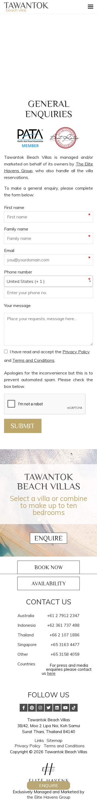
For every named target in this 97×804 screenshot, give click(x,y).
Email (9, 250)
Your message (17, 305)
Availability (49, 583)
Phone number (18, 272)
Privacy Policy (76, 351)
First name (14, 207)
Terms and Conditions (33, 360)
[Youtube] (65, 708)
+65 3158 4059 (65, 654)
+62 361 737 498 (63, 625)
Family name (16, 229)
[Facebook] (23, 708)
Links (39, 740)
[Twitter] (49, 708)
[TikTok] (74, 708)
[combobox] (48, 281)
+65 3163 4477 (65, 644)
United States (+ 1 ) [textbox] (25, 281)
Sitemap (55, 740)
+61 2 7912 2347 (63, 615)
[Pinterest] (32, 708)
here (51, 673)
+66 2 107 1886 (64, 634)
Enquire (48, 538)
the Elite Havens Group (48, 797)
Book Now (48, 567)
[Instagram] (40, 708)
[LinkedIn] (57, 708)
